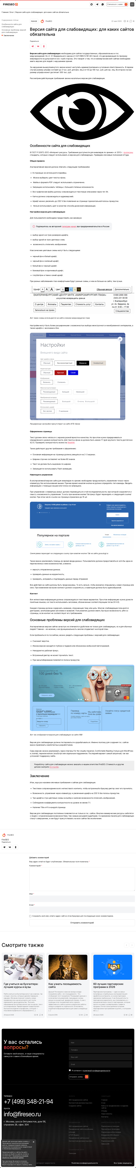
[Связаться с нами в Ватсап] (103, 4)
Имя (31, 894)
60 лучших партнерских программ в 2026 (108, 985)
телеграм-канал (69, 226)
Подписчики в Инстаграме (111, 1132)
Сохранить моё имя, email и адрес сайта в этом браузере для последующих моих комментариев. (72, 916)
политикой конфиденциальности (96, 1070)
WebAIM (71, 442)
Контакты (104, 1117)
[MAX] (91, 4)
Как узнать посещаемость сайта (65, 985)
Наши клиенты (106, 1114)
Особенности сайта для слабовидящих (11, 25)
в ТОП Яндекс (74, 1135)
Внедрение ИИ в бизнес (110, 1135)
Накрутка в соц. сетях (110, 1122)
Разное (34, 21)
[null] (32, 46)
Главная (104, 1100)
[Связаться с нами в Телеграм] (97, 4)
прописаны (128, 152)
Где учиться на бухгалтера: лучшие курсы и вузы (21, 985)
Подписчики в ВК (107, 1141)
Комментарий (35, 866)
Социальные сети (76, 1149)
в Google (72, 1132)
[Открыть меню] (132, 4)
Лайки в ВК (105, 1144)
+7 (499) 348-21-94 (28, 1101)
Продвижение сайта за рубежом (81, 1129)
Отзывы (104, 1111)
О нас (103, 1103)
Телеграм (72, 1153)
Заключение (9, 35)
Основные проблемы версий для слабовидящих (14, 31)
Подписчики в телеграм (110, 1126)
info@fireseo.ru (22, 1114)
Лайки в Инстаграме (108, 1138)
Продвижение (74, 1122)
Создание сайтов (75, 1106)
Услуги (72, 1096)
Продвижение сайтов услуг (79, 1138)
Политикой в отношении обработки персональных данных (15, 1156)
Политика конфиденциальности (85, 1163)
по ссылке (54, 767)
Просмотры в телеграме (110, 1129)
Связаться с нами (115, 4)
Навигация (105, 1096)
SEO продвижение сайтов (78, 1100)
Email (32, 905)
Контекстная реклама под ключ (80, 1103)
